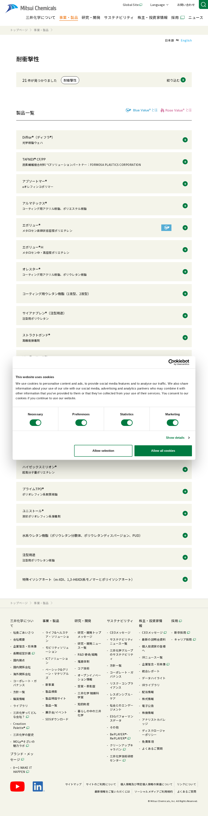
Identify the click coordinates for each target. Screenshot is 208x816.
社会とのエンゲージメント (121, 707)
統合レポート (151, 671)
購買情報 (19, 699)
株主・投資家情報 (153, 17)
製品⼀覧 (51, 705)
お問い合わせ (186, 5)
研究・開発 (91, 17)
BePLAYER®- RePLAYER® (119, 736)
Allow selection (103, 450)
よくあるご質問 (152, 748)
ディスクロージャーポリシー (153, 732)
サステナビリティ (119, 17)
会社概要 (19, 639)
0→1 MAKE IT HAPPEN (22, 770)
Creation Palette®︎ (19, 726)
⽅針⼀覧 (19, 692)
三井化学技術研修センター (121, 758)
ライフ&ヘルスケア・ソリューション (57, 636)
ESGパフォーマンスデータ (121, 718)
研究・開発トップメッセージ (89, 634)
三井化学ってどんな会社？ (25, 715)
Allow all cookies (163, 450)
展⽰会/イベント (56, 712)
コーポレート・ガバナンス (25, 683)
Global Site (131, 5)
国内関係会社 (22, 667)
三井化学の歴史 (23, 735)
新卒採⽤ (180, 632)
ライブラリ (20, 706)
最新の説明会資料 (154, 639)
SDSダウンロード (57, 719)
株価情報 (148, 713)
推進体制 (83, 661)
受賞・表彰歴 (86, 686)
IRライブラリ (151, 685)
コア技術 (83, 668)
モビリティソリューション (57, 649)
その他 (114, 727)
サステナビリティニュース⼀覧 (121, 641)
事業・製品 (68, 17)
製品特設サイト (56, 698)
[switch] (81, 422)
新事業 (50, 685)
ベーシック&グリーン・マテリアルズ (57, 673)
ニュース (195, 17)
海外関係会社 (22, 674)
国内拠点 (19, 660)
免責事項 (148, 741)
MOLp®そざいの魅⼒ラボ (24, 743)
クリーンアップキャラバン (121, 747)
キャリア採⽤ (183, 639)
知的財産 (83, 704)
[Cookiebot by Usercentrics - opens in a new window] (174, 362)
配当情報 (148, 692)
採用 (175, 17)
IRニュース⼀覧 (152, 657)
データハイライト (154, 678)
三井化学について (41, 17)
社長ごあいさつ (23, 632)
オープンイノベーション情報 (89, 677)
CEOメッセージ (120, 632)
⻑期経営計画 (22, 653)
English (186, 40)
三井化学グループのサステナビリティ (121, 654)
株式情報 (148, 699)
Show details (175, 437)
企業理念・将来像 (25, 646)
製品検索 (51, 691)
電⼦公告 (148, 706)
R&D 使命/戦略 (88, 654)
